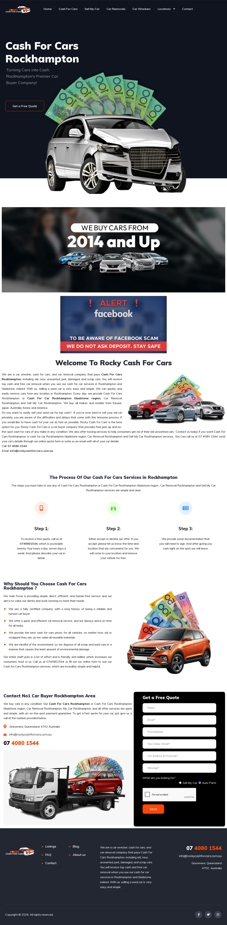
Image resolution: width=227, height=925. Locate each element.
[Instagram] (218, 914)
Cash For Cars (68, 9)
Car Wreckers (141, 9)
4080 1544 (21, 743)
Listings (50, 846)
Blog (76, 846)
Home (48, 9)
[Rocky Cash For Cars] (18, 9)
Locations (164, 9)
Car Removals (116, 9)
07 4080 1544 (17, 446)
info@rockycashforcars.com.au (30, 734)
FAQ (48, 855)
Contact (187, 9)
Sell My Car (92, 9)
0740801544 (29, 543)
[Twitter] (208, 914)
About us (79, 855)
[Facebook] (198, 914)
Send (153, 809)
